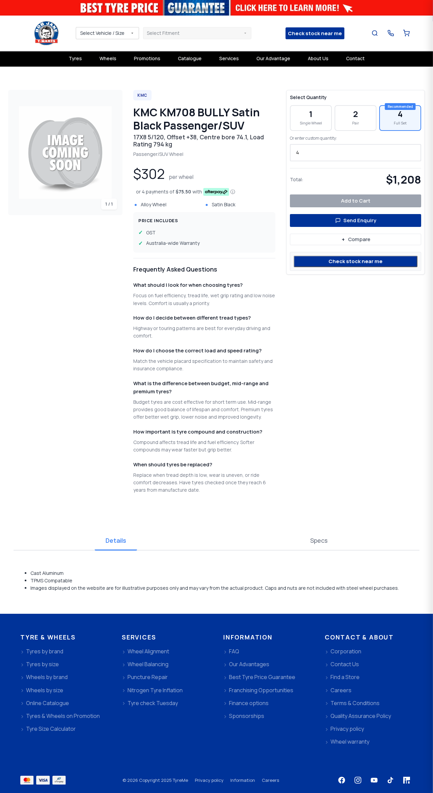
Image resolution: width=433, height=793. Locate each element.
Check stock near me (355, 261)
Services (229, 58)
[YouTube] (374, 780)
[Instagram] (358, 780)
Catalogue (190, 58)
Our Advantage (273, 58)
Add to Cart (355, 200)
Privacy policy (209, 780)
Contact (355, 58)
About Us (318, 58)
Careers (270, 780)
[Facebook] (342, 780)
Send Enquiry (359, 220)
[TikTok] (390, 780)
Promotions (147, 58)
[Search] (375, 33)
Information (242, 780)
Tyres (75, 58)
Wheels (107, 58)
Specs (318, 540)
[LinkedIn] (407, 780)
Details (116, 540)
